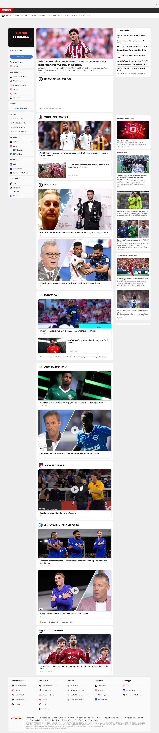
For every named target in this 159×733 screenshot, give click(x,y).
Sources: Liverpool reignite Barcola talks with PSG (132, 36)
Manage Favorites (21, 108)
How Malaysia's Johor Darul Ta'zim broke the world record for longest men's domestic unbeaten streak (132, 177)
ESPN (6, 10)
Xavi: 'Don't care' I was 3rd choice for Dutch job (132, 46)
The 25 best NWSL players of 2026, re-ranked (132, 211)
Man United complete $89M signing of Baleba (132, 64)
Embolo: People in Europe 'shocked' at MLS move (131, 42)
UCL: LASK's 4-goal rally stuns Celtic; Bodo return (131, 56)
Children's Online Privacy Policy (89, 718)
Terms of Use (31, 718)
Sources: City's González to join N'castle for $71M (131, 69)
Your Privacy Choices (34, 720)
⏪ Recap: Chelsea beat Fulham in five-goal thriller (56, 622)
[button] (151, 10)
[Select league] (7, 4)
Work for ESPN (80, 720)
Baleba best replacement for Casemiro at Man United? (57, 357)
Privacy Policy (44, 718)
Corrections (93, 720)
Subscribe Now (21, 56)
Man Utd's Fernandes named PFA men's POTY (132, 61)
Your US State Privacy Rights (63, 718)
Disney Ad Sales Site (64, 720)
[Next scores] (156, 4)
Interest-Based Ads (111, 718)
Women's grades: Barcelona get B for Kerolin (92, 357)
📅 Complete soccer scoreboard (50, 109)
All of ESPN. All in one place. (126, 141)
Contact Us (49, 720)
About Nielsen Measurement (132, 718)
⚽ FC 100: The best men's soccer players (131, 74)
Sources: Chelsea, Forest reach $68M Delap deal (131, 51)
